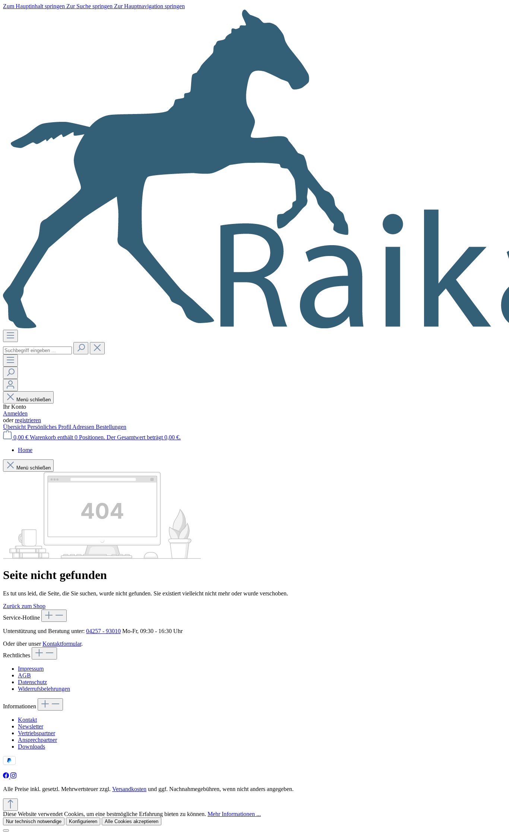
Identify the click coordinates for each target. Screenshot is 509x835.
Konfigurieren (83, 821)
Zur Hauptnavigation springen (149, 6)
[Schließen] (6, 830)
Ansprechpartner (37, 740)
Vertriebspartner (36, 733)
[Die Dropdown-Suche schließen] (97, 348)
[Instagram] (13, 776)
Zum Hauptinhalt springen (34, 6)
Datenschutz (32, 682)
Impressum (31, 668)
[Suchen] (80, 348)
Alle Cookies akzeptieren (131, 821)
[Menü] (10, 336)
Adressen (84, 427)
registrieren (28, 420)
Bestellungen (111, 427)
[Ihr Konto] (10, 385)
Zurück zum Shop (24, 606)
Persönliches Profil (49, 427)
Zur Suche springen (90, 6)
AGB (24, 675)
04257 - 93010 (103, 631)
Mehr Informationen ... (234, 814)
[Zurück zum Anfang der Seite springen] (10, 804)
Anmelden (15, 413)
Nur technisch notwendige (33, 821)
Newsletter (30, 726)
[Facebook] (6, 776)
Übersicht (15, 427)
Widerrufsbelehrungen (44, 689)
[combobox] (37, 350)
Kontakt (27, 720)
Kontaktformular (61, 644)
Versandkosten (129, 789)
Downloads (31, 746)
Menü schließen (33, 399)
